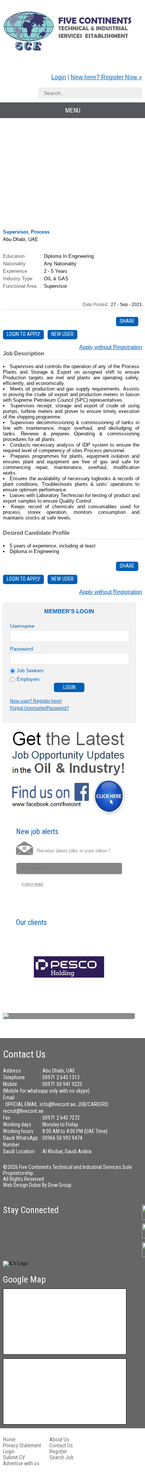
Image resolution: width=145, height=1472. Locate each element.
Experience (15, 271)
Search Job (61, 1457)
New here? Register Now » (106, 77)
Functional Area (19, 286)
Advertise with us (21, 1463)
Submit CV (14, 1457)
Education (14, 256)
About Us (59, 1439)
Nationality (14, 263)
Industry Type (17, 278)
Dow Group (59, 1185)
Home (9, 1439)
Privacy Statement (22, 1445)
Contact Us (61, 1445)
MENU (72, 110)
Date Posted (96, 304)
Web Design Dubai (22, 1185)
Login (58, 77)
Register (58, 1451)
